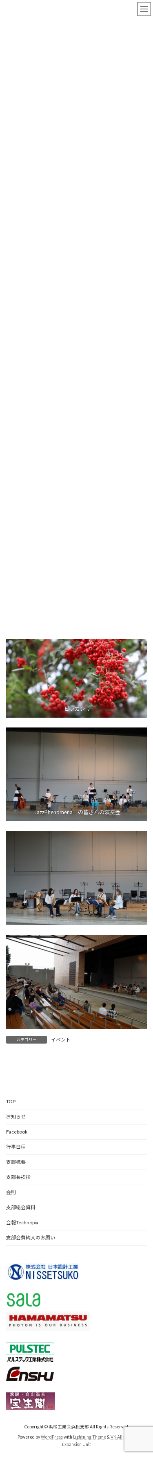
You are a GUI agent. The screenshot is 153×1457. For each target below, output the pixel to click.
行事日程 (16, 1147)
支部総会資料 (20, 1207)
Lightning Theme (89, 1437)
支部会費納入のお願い (30, 1238)
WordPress (52, 1437)
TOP (11, 1101)
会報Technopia (22, 1222)
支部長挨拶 (18, 1177)
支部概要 (16, 1162)
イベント (61, 1040)
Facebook (16, 1132)
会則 (11, 1192)
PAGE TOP (141, 1405)
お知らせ (16, 1117)
